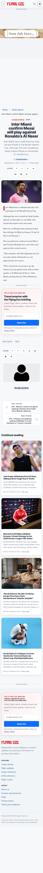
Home (4, 109)
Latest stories (7, 764)
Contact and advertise (11, 793)
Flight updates (7, 768)
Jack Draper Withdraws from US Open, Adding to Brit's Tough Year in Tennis (19, 477)
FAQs (3, 797)
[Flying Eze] (15, 4)
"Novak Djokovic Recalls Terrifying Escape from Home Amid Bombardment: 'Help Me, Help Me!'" (18, 596)
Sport (17, 341)
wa (15, 174)
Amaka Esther (21, 159)
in (33, 168)
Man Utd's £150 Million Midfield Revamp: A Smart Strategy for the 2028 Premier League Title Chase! (18, 536)
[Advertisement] (21, 81)
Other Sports (17, 109)
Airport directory (8, 772)
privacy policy (9, 330)
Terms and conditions (10, 804)
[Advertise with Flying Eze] (21, 33)
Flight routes (6, 779)
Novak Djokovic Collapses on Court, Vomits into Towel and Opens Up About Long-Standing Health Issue (18, 655)
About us (5, 789)
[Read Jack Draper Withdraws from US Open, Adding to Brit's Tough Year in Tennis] (21, 456)
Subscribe (21, 323)
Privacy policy (7, 801)
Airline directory (8, 776)
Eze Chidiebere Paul (13, 492)
